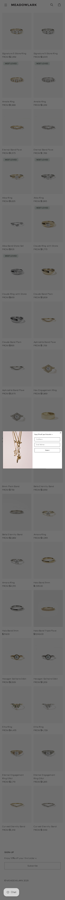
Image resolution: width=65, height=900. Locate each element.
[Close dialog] (60, 432)
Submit (47, 450)
